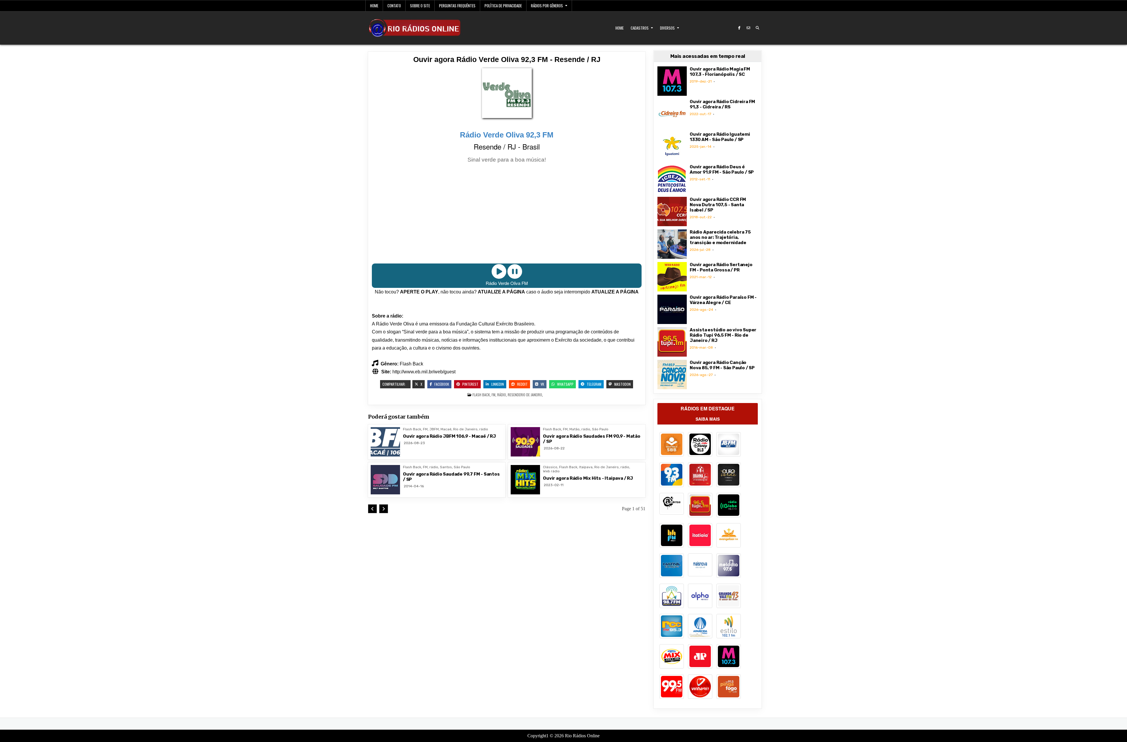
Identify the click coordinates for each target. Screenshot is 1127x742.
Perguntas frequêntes (457, 6)
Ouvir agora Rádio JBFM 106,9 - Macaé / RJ (449, 436)
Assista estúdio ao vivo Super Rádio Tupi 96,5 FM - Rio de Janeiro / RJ (723, 335)
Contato (394, 6)
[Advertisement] (507, 214)
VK (542, 384)
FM (493, 394)
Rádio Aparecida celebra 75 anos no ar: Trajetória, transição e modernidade (720, 237)
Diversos (667, 28)
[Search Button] (757, 28)
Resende (514, 394)
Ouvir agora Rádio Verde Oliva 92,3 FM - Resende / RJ (506, 59)
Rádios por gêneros (547, 6)
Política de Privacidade (503, 6)
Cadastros (640, 28)
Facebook (441, 384)
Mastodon (622, 384)
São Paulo (600, 429)
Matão (574, 429)
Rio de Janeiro (531, 394)
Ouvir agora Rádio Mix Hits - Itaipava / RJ (588, 478)
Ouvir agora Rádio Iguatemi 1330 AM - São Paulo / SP (720, 137)
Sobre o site (420, 6)
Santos (446, 467)
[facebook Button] (739, 28)
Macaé (446, 429)
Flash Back (481, 394)
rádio (501, 394)
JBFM (434, 429)
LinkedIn (497, 384)
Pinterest (469, 384)
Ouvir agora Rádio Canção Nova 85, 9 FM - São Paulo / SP (722, 365)
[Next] (383, 508)
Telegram (593, 384)
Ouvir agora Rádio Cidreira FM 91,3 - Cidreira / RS (722, 104)
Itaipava (586, 467)
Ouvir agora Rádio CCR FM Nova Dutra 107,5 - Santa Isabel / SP (718, 205)
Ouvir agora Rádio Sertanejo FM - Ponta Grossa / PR (721, 267)
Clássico (550, 467)
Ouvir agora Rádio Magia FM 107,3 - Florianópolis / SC (720, 71)
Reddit (522, 384)
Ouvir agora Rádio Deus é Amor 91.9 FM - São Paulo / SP (722, 169)
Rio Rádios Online (582, 735)
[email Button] (748, 28)
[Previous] (372, 508)
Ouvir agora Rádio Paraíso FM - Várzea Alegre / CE (723, 300)
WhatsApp (564, 384)
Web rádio (551, 471)
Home (374, 6)
